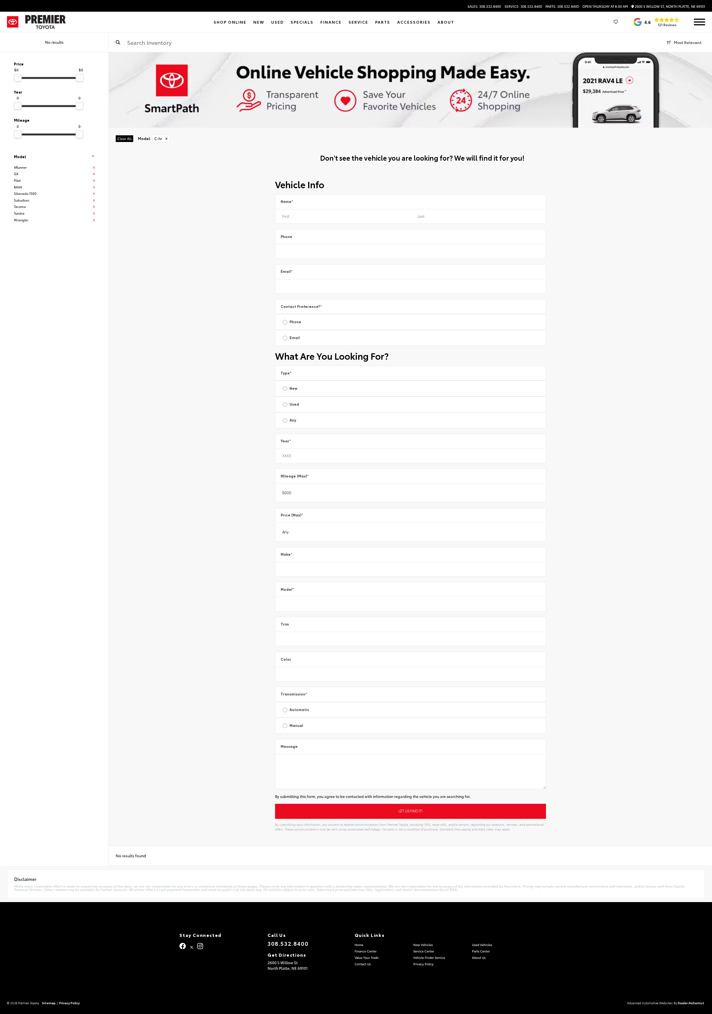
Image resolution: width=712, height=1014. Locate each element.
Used (294, 404)
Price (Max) (292, 515)
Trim (285, 624)
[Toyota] (12, 22)
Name (287, 201)
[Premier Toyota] (45, 22)
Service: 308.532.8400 (523, 6)
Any (293, 420)
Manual (296, 725)
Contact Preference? (301, 306)
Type (286, 373)
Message (289, 746)
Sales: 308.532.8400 (484, 6)
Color (286, 659)
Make (286, 554)
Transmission (294, 694)
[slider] (18, 78)
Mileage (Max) (295, 476)
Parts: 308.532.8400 (562, 6)
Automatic (299, 709)
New (293, 388)
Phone (286, 236)
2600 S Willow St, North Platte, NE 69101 (669, 6)
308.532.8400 (288, 943)
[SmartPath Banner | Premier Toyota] (410, 90)
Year (286, 441)
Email (287, 271)
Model (287, 589)
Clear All (124, 138)
